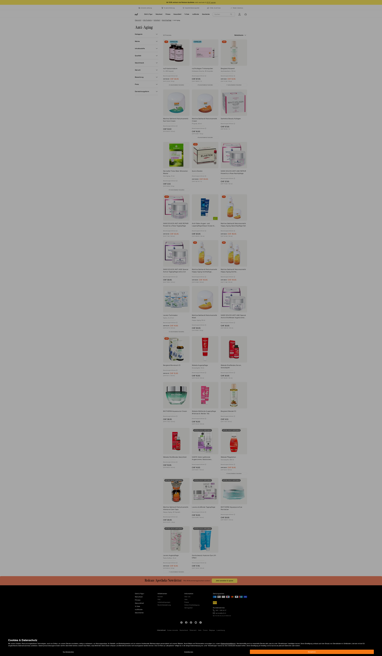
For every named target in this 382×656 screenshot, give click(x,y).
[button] (191, 325)
